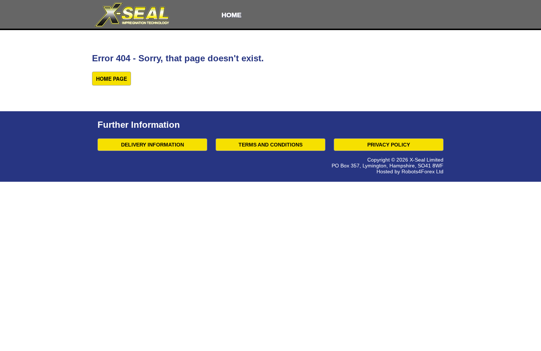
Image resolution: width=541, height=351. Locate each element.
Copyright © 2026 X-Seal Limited (405, 160)
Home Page (111, 78)
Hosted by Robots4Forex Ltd (409, 171)
